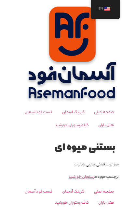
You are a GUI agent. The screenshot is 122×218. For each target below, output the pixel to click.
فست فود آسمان (38, 112)
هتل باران (106, 125)
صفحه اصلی (104, 112)
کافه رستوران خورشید (71, 125)
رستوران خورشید (81, 177)
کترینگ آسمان (73, 112)
